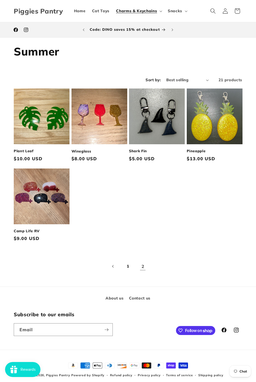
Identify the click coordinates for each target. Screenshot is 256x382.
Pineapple (196, 151)
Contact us (139, 298)
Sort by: (153, 80)
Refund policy (121, 375)
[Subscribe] (106, 329)
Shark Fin (138, 151)
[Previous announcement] (83, 29)
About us (115, 298)
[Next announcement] (172, 29)
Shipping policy (211, 375)
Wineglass (81, 151)
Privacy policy (149, 375)
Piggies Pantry (58, 375)
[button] (138, 11)
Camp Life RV (27, 231)
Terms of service (179, 375)
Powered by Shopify (87, 375)
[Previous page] (113, 266)
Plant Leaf (24, 151)
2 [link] (143, 266)
